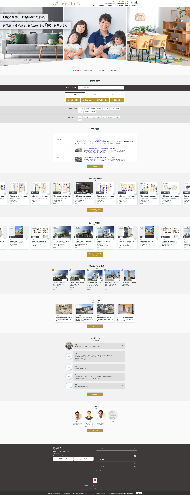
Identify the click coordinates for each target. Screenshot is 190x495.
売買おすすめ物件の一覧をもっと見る (95, 254)
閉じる (139, 493)
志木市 (104, 117)
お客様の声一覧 (95, 394)
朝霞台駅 (87, 111)
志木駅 (112, 108)
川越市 (80, 117)
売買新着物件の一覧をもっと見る (95, 210)
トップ (94, 5)
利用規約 (86, 485)
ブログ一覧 (95, 326)
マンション (114, 94)
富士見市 (86, 117)
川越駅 (117, 108)
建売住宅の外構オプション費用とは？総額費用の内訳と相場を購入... (100, 148)
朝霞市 (98, 117)
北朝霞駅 (80, 111)
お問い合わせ (119, 5)
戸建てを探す (102, 5)
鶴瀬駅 (87, 108)
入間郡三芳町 (111, 117)
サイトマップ (104, 485)
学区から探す (118, 100)
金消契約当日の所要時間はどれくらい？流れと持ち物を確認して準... (91, 140)
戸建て (75, 94)
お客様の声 (99, 456)
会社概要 (134, 5)
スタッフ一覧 (95, 430)
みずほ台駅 (106, 108)
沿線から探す (89, 100)
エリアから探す (74, 100)
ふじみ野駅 (81, 108)
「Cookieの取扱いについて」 (120, 493)
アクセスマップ (100, 466)
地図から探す (103, 100)
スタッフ (98, 452)
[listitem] (62, 193)
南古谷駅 (93, 111)
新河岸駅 (99, 108)
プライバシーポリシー (94, 485)
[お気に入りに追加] (5, 194)
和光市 (117, 117)
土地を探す (111, 5)
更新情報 (95, 166)
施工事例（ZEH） (100, 459)
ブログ (98, 463)
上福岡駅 (93, 108)
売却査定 (127, 5)
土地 (95, 94)
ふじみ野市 (92, 117)
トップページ (99, 448)
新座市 (80, 120)
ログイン (131, 3)
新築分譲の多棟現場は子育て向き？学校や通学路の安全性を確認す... (100, 157)
